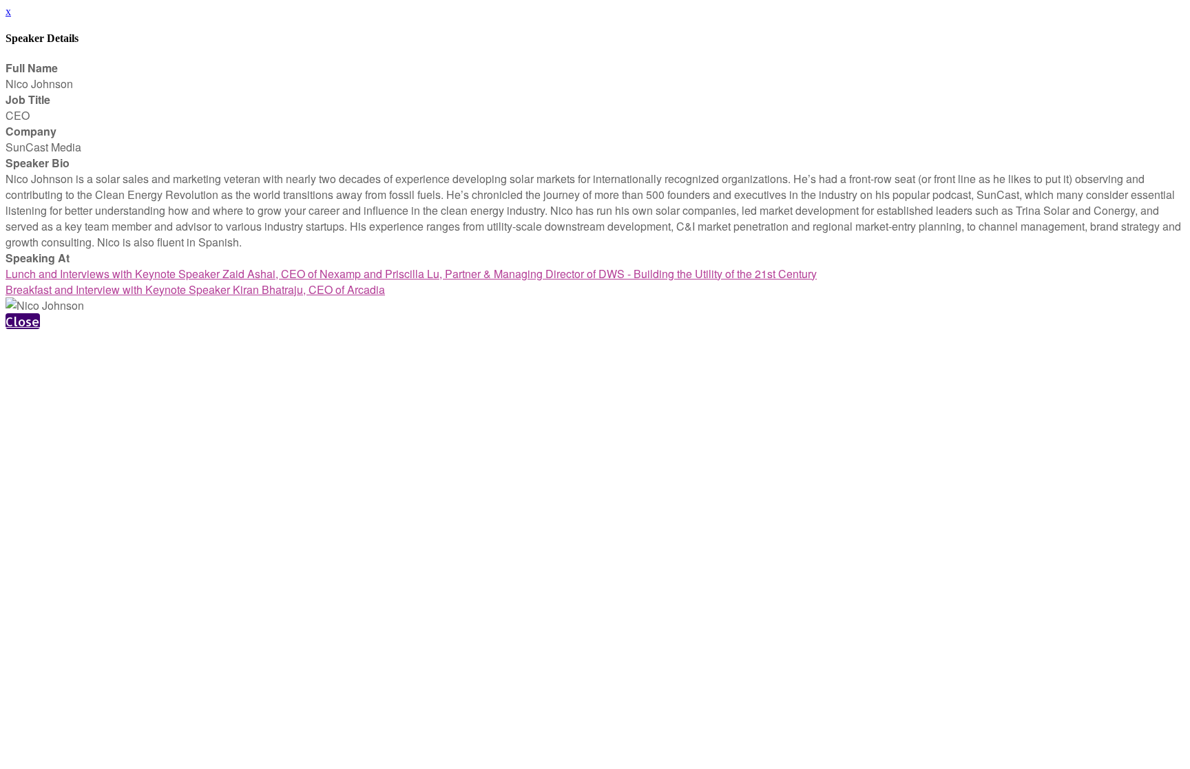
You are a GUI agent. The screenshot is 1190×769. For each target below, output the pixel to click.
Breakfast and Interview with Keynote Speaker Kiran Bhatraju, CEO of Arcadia (195, 289)
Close (23, 321)
